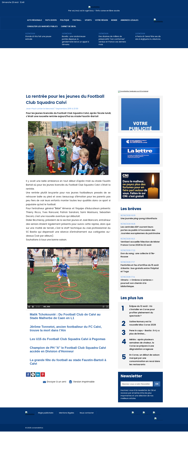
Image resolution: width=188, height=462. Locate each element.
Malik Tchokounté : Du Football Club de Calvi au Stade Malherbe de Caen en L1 (65, 316)
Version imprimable (84, 381)
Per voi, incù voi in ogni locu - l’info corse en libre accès (94, 10)
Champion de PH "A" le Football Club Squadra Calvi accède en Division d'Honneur (68, 349)
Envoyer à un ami (56, 381)
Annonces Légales (129, 20)
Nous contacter (87, 413)
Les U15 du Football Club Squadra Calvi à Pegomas (67, 339)
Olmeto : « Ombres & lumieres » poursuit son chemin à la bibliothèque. (137, 283)
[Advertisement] (94, 67)
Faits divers (51, 20)
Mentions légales (67, 413)
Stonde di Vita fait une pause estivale (38, 37)
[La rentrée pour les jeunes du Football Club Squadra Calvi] (68, 122)
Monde (114, 20)
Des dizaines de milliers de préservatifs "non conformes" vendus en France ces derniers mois (112, 40)
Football (77, 20)
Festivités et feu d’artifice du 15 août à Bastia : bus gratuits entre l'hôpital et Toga (140, 268)
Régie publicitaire (46, 413)
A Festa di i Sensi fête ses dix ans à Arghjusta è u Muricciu (148, 37)
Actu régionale (34, 20)
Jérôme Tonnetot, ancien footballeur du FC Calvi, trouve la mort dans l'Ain (66, 328)
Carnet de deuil (68, 26)
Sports (88, 20)
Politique (64, 20)
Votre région (101, 20)
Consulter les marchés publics (42, 26)
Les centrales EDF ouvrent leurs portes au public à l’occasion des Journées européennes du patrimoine (140, 230)
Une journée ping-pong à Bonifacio (139, 218)
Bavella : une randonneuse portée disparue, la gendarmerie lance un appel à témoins (75, 40)
